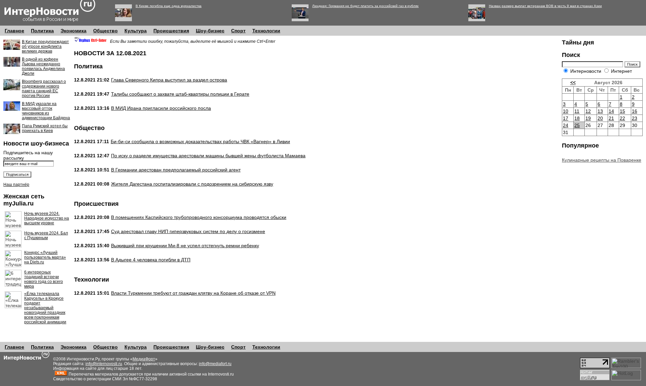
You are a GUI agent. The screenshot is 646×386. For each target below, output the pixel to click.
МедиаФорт (144, 359)
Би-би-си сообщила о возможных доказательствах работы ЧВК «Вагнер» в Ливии (200, 141)
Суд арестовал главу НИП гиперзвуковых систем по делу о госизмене (188, 231)
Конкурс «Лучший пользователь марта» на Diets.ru (45, 257)
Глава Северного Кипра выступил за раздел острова (169, 80)
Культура (135, 30)
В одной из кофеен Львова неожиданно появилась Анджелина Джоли (43, 66)
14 (611, 111)
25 (577, 125)
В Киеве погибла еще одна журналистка (169, 6)
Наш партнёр (16, 184)
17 (565, 118)
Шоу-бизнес (210, 30)
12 (588, 111)
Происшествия (171, 30)
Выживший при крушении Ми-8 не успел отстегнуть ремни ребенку (185, 245)
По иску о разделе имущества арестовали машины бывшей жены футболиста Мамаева (208, 155)
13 (600, 111)
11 (576, 111)
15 (622, 111)
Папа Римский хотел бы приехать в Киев (45, 128)
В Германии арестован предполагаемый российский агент (176, 169)
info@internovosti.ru (103, 363)
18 (577, 118)
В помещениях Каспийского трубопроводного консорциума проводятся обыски (198, 217)
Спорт (238, 30)
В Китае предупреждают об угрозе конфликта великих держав (45, 46)
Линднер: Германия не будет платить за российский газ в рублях (365, 6)
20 (600, 118)
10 (565, 111)
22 (622, 118)
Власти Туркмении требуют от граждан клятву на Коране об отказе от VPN (193, 293)
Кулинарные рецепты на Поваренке (601, 160)
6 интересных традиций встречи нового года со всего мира (43, 279)
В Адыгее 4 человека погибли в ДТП (150, 259)
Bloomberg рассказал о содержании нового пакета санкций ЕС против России (44, 88)
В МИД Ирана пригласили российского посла (161, 108)
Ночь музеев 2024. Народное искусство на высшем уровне (46, 218)
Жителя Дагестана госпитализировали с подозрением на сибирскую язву (192, 184)
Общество (105, 30)
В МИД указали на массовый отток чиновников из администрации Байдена (46, 110)
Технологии (266, 30)
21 (611, 118)
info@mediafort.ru (215, 363)
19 (588, 118)
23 (634, 118)
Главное (14, 30)
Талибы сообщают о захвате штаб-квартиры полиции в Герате (180, 94)
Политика (42, 30)
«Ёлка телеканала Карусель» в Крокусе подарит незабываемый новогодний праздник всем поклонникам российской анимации (45, 307)
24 (565, 125)
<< (573, 82)
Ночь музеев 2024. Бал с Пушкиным (46, 235)
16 (634, 111)
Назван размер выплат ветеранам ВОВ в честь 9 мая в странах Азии (545, 6)
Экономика (73, 30)
